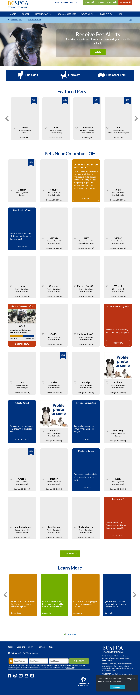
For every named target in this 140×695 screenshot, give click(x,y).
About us (31, 647)
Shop (120, 14)
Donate (25, 14)
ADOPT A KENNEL (22, 439)
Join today (118, 343)
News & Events (105, 14)
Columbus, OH (34, 20)
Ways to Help (87, 14)
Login (130, 20)
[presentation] (7, 118)
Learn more (86, 439)
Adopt (13, 14)
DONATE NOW (22, 344)
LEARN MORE (86, 487)
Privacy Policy (70, 668)
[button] (89, 2)
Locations (21, 647)
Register (98, 51)
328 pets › (16, 20)
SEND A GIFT (22, 246)
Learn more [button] (116, 682)
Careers (42, 647)
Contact (52, 647)
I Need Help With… (42, 14)
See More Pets (70, 553)
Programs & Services (66, 14)
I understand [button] (117, 687)
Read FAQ (86, 198)
